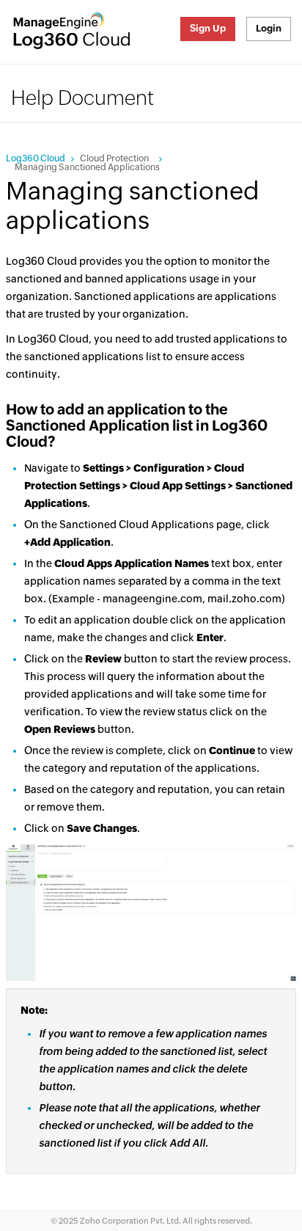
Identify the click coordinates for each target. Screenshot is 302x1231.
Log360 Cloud (35, 158)
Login (268, 28)
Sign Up (208, 28)
